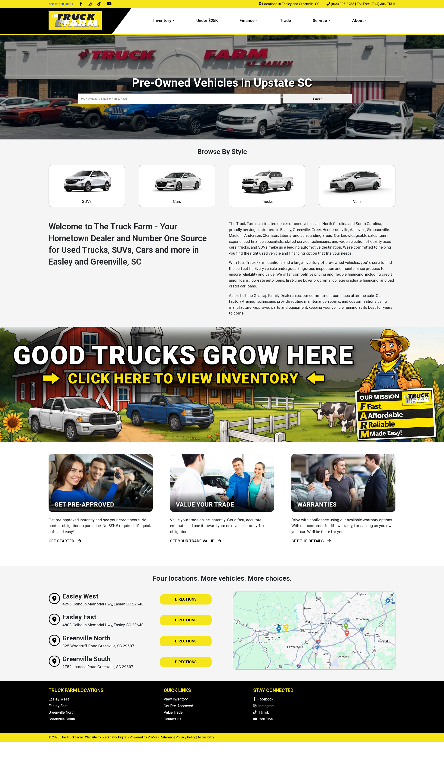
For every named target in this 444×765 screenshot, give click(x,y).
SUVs (87, 202)
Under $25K (207, 20)
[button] (33, 384)
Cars (177, 202)
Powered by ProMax (144, 737)
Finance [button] (247, 20)
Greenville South (62, 719)
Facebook (264, 699)
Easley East (58, 706)
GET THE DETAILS (309, 541)
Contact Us (172, 719)
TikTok (262, 712)
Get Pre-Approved (178, 706)
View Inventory (176, 699)
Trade (285, 20)
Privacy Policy (186, 737)
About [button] (358, 20)
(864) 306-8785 (342, 4)
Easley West (59, 699)
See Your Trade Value (194, 541)
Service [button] (320, 20)
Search (317, 98)
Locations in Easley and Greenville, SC (291, 4)
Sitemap (167, 737)
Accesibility (206, 737)
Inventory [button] (162, 20)
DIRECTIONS (186, 599)
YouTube (265, 719)
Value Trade (173, 712)
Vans (357, 202)
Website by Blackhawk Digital (106, 737)
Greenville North (61, 712)
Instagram (265, 706)
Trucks (267, 202)
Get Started (63, 541)
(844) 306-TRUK (383, 4)
